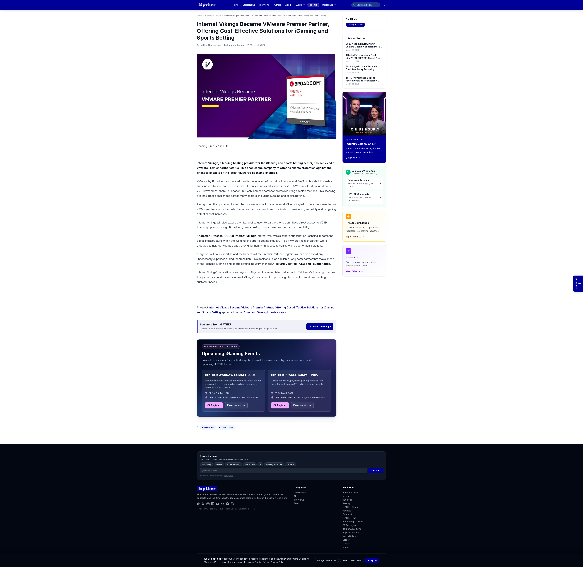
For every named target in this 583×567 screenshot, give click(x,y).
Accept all (372, 560)
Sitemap (347, 503)
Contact (346, 543)
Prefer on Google (321, 326)
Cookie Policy (262, 562)
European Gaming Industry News (265, 312)
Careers (347, 539)
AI (260, 464)
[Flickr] (222, 503)
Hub (315, 4)
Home (236, 4)
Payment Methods (352, 532)
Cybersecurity (233, 464)
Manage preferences (326, 560)
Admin (346, 547)
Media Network (350, 536)
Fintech (219, 464)
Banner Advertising (352, 529)
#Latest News (208, 427)
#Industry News (226, 427)
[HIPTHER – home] (207, 4)
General (290, 464)
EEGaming (206, 464)
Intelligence (327, 4)
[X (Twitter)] (203, 503)
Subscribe (376, 471)
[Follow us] (383, 4)
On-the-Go (348, 514)
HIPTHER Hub (349, 518)
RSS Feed (347, 499)
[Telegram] (227, 503)
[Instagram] (208, 503)
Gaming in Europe (213, 16)
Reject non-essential (352, 560)
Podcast (347, 510)
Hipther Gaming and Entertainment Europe (222, 45)
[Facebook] (198, 503)
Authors (277, 4)
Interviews (264, 4)
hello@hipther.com (247, 509)
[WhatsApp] (232, 503)
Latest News (249, 4)
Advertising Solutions (353, 521)
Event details (234, 405)
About (288, 4)
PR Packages (349, 525)
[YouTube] (217, 503)
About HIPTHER (350, 492)
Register (215, 405)
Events (299, 4)
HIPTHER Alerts (350, 507)
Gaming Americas (274, 464)
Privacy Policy (278, 562)
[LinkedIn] (212, 503)
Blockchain (250, 464)
